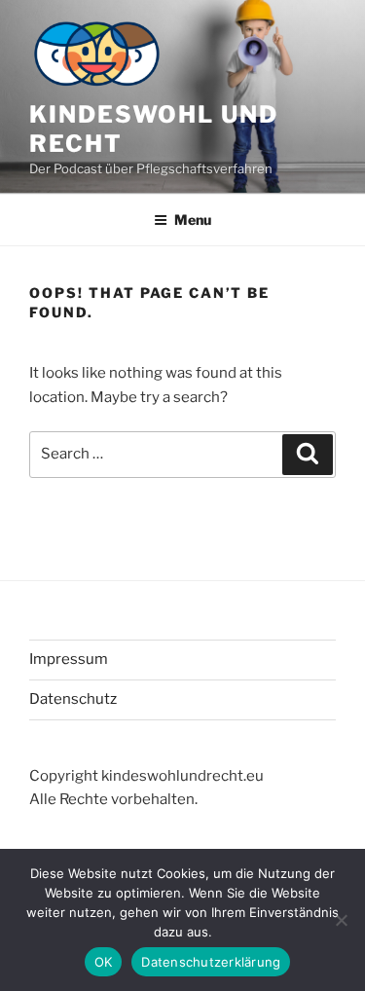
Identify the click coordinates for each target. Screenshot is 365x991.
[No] (340, 920)
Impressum (68, 659)
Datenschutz (73, 699)
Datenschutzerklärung (210, 962)
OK (103, 962)
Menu (192, 219)
